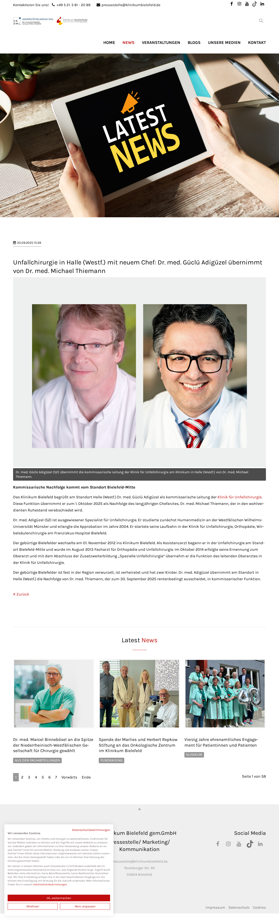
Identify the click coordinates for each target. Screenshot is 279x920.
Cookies (259, 907)
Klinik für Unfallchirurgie (240, 497)
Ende (86, 777)
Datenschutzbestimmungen (91, 830)
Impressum (215, 907)
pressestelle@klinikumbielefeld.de (131, 5)
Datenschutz (239, 907)
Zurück (22, 594)
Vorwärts (69, 777)
